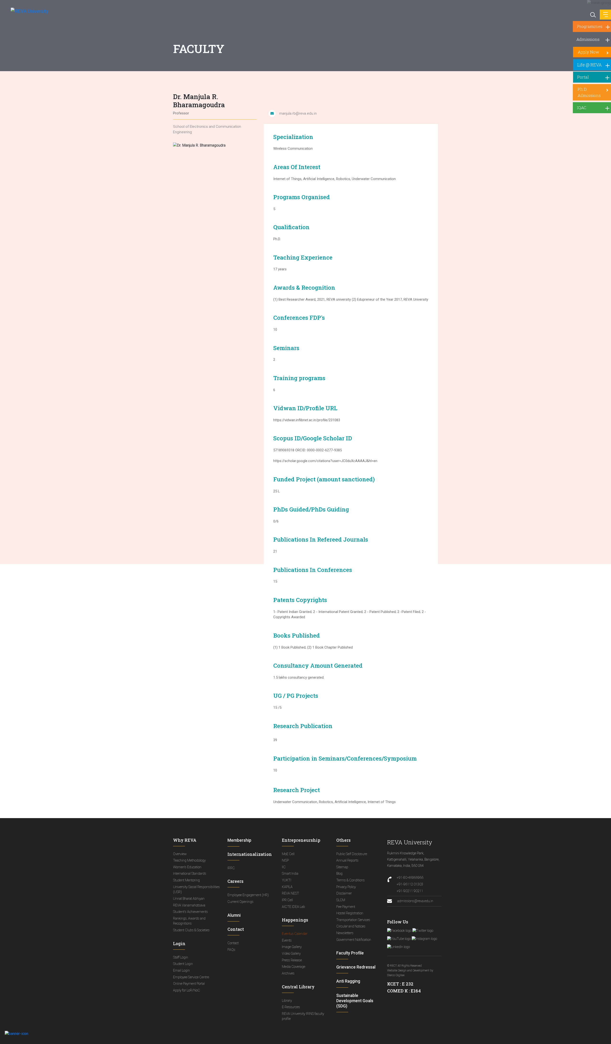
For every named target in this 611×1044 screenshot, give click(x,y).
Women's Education (187, 867)
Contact (233, 943)
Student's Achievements (190, 912)
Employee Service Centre (191, 977)
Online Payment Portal (189, 984)
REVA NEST (290, 893)
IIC (284, 867)
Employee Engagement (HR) (248, 895)
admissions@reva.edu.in (415, 901)
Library (287, 1001)
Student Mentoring (186, 880)
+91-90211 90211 (410, 891)
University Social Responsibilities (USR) (196, 889)
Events (287, 940)
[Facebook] (399, 930)
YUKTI (286, 880)
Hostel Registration (349, 913)
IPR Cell (287, 900)
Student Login (183, 964)
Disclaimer (344, 893)
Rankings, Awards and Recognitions (189, 921)
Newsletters (344, 933)
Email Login (181, 971)
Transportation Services (353, 920)
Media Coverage (293, 967)
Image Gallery (292, 947)
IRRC (231, 868)
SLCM (340, 900)
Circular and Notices (350, 926)
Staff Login (180, 957)
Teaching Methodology (189, 860)
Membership (239, 840)
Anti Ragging (348, 981)
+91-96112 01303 (410, 884)
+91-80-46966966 (410, 878)
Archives (288, 973)
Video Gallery (291, 954)
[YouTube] (399, 939)
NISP (285, 860)
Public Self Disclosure (351, 854)
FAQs (231, 950)
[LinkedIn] (398, 947)
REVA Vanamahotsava (189, 905)
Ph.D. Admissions (589, 92)
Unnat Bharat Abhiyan (189, 899)
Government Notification (353, 940)
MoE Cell (288, 854)
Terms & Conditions (350, 880)
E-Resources (291, 1007)
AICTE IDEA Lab (293, 907)
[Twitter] (422, 930)
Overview (180, 854)
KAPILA (287, 887)
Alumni (234, 915)
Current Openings (240, 902)
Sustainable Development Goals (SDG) (354, 1000)
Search (593, 14)
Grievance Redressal (355, 967)
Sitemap (342, 867)
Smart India (290, 874)
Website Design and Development (408, 970)
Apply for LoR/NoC (186, 990)
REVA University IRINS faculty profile (303, 1016)
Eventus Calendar (294, 934)
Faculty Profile (350, 953)
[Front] (27, 11)
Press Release (292, 960)
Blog (339, 874)
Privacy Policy (346, 887)
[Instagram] (424, 939)
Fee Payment (345, 907)
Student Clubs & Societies (191, 930)
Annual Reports (347, 860)
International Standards (189, 874)
